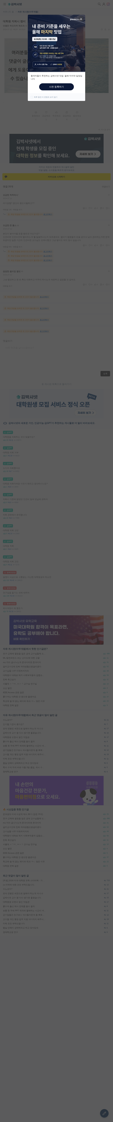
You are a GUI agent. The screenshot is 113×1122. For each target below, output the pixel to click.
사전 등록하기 (56, 87)
